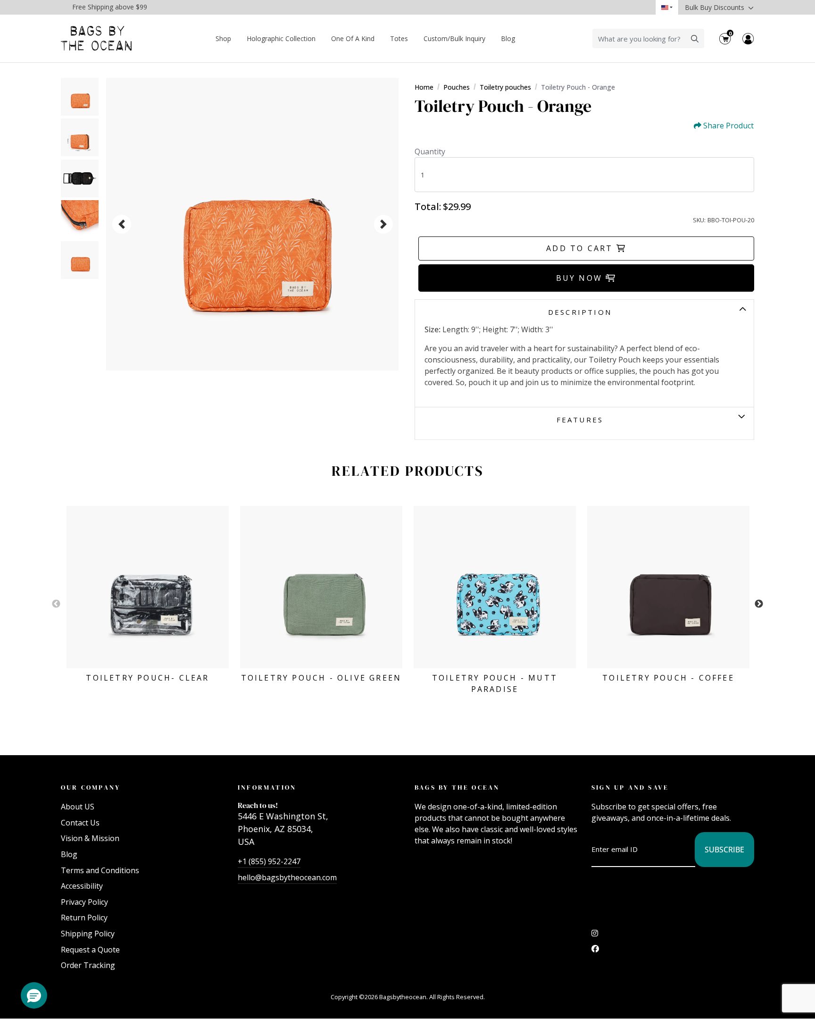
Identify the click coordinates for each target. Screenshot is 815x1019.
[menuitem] (223, 38)
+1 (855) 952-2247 (269, 861)
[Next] (383, 224)
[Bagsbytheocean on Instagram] (594, 935)
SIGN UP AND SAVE (630, 787)
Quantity (430, 151)
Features (580, 419)
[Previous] (121, 224)
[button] (34, 995)
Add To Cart (581, 248)
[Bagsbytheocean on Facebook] (595, 951)
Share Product (728, 126)
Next (759, 604)
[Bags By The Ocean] (96, 38)
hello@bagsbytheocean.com (287, 877)
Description (580, 312)
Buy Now (581, 278)
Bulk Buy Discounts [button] (715, 7)
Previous (56, 604)
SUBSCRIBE (724, 849)
